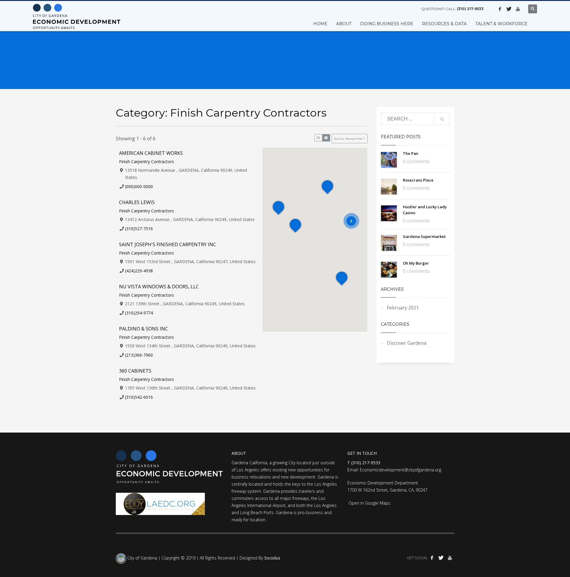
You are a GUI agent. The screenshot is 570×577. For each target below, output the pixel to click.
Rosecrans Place (418, 180)
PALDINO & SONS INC (143, 328)
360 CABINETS (135, 371)
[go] (442, 119)
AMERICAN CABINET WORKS (151, 153)
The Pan (410, 153)
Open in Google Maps (368, 503)
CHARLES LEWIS (137, 202)
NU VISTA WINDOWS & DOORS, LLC (159, 286)
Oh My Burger (416, 263)
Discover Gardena (406, 343)
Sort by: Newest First (348, 138)
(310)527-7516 (139, 228)
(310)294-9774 (139, 313)
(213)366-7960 (139, 355)
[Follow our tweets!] (508, 8)
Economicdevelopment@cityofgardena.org (400, 470)
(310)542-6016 (139, 397)
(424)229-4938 (139, 271)
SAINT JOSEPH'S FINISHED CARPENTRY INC (167, 244)
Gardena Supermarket (424, 236)
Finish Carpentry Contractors (146, 161)
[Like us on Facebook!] (499, 8)
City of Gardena (141, 558)
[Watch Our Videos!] (517, 8)
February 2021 (403, 307)
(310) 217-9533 (470, 9)
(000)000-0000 (139, 186)
